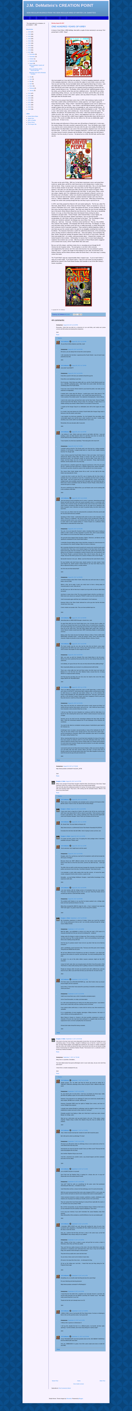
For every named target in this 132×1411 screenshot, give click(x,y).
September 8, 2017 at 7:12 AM (80, 1169)
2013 (29, 100)
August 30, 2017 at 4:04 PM (75, 853)
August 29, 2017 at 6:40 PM (79, 432)
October (31, 59)
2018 (29, 50)
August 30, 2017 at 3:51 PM (75, 528)
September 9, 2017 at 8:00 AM (76, 1181)
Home (27, 18)
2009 (29, 109)
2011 (29, 104)
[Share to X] (77, 314)
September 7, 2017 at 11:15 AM (80, 1080)
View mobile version (78, 1384)
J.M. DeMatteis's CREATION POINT (59, 5)
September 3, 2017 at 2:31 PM (80, 979)
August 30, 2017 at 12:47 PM (73, 781)
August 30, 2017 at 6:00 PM (79, 887)
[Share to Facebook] (79, 314)
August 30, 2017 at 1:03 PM (78, 836)
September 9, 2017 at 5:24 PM (80, 1224)
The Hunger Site (32, 124)
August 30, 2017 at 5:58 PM (79, 618)
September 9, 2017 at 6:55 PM (76, 1291)
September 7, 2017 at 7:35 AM (71, 1057)
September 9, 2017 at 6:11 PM (80, 1275)
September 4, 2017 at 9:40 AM (74, 1039)
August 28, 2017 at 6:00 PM (75, 349)
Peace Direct (31, 122)
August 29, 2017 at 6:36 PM (75, 373)
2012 (29, 102)
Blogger (81, 1398)
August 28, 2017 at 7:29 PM (79, 365)
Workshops (41, 18)
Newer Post (55, 1381)
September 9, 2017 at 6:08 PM (76, 1240)
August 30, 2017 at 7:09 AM (70, 766)
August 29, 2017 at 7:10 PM (75, 446)
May (30, 81)
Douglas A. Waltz (60, 781)
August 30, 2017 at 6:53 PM (75, 655)
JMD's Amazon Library (74, 18)
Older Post (102, 1381)
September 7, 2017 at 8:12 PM (76, 1141)
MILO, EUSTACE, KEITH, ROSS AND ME (35, 69)
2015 (29, 95)
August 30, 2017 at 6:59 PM (75, 899)
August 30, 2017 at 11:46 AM (79, 498)
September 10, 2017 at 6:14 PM (76, 1320)
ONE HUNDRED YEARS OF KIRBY (69, 26)
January (31, 90)
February (31, 88)
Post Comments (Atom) (65, 1388)
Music (63, 18)
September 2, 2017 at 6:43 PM (76, 929)
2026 (29, 32)
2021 (29, 43)
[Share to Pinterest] (81, 314)
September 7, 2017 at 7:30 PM (80, 1130)
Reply (57, 334)
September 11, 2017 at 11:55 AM (80, 1336)
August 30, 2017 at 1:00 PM (79, 822)
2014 (29, 98)
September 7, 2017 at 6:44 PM (76, 1091)
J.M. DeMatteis (65, 341)
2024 (29, 36)
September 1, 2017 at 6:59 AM (78, 918)
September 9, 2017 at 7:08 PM (80, 1311)
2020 (29, 45)
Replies (60, 338)
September (32, 61)
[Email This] (74, 314)
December (32, 54)
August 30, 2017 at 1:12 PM (79, 846)
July (30, 77)
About (33, 18)
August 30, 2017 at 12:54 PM (78, 809)
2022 (29, 41)
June (30, 79)
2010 (29, 107)
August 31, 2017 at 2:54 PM (75, 703)
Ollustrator (69, 1398)
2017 (29, 52)
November (32, 56)
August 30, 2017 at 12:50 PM (79, 799)
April (30, 83)
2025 (29, 34)
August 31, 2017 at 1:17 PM (79, 687)
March (31, 86)
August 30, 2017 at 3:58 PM (75, 577)
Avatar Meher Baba (33, 116)
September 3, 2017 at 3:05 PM (76, 993)
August (31, 63)
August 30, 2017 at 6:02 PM (79, 643)
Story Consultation (53, 18)
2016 (29, 93)
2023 (29, 38)
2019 (29, 47)
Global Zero (31, 118)
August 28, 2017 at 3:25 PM (70, 325)
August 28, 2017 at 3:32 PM (79, 341)
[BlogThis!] (76, 314)
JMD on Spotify (32, 120)
